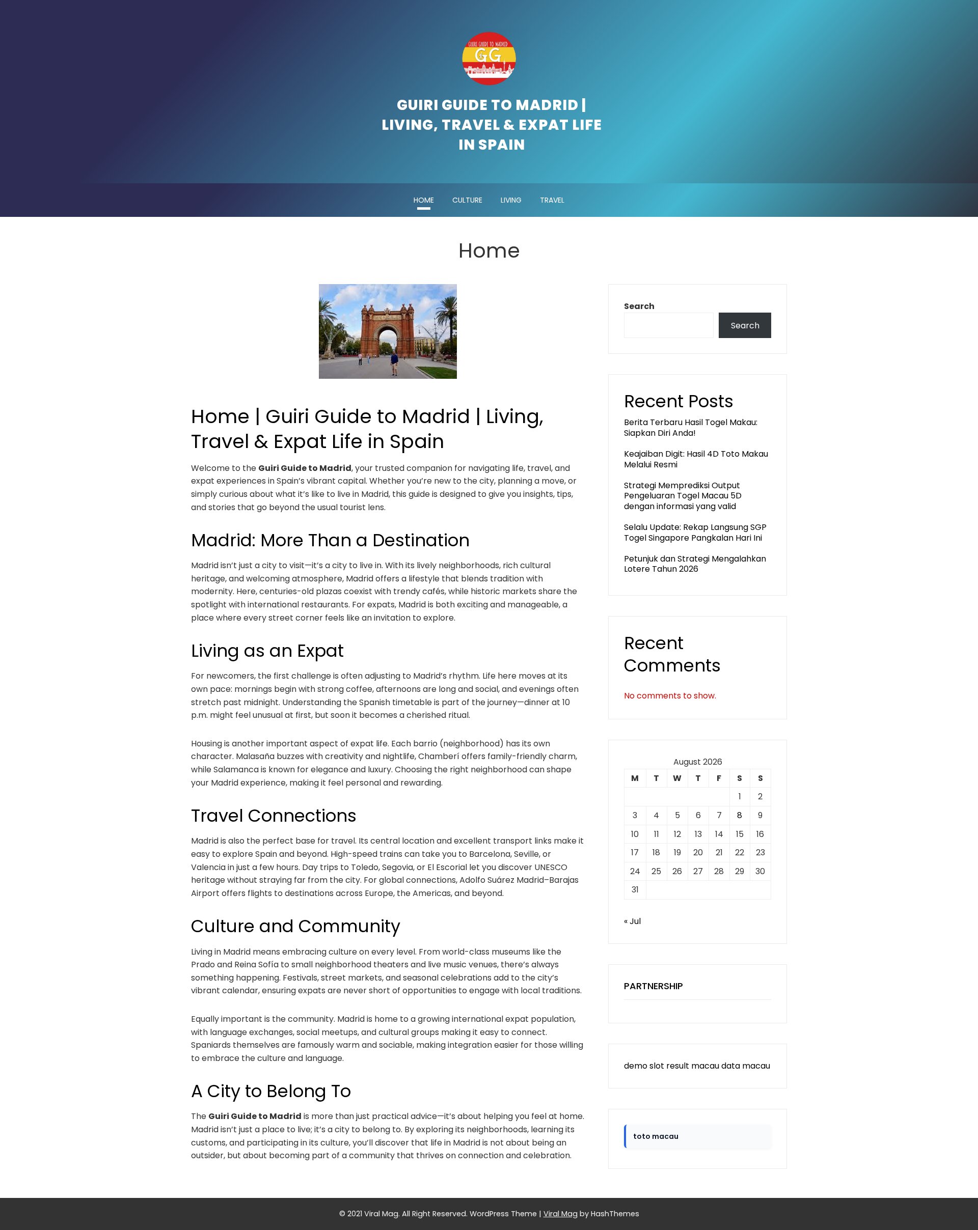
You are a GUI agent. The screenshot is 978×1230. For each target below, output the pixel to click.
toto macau (655, 1136)
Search (639, 306)
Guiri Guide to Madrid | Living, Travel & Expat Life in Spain (492, 125)
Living (511, 200)
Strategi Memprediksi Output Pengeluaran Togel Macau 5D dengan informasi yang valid (683, 496)
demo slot (644, 1066)
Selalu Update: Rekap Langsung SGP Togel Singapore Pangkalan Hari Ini (695, 532)
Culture (467, 200)
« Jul (632, 921)
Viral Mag (561, 1214)
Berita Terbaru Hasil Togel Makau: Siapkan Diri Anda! (690, 427)
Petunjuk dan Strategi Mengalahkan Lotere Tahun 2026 (695, 564)
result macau (692, 1066)
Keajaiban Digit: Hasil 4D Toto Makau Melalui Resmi (696, 459)
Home (424, 200)
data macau (745, 1066)
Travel (552, 200)
